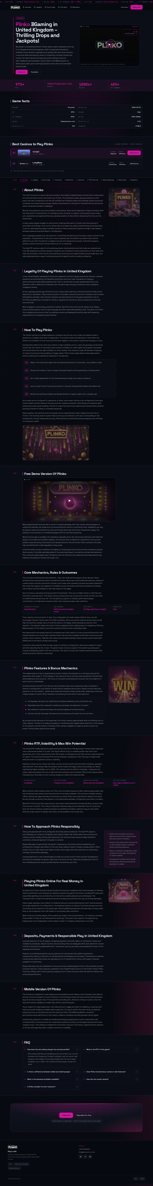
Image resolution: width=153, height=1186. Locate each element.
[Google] (90, 1157)
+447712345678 (84, 1149)
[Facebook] (85, 1157)
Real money (121, 180)
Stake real (136, 7)
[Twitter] (81, 1157)
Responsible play (107, 180)
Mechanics (76, 7)
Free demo (63, 7)
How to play (51, 7)
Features (80, 180)
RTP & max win (92, 180)
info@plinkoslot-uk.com (87, 1152)
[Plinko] (15, 7)
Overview (28, 7)
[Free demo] (109, 44)
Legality (39, 7)
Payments (133, 180)
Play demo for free (84, 1115)
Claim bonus (134, 153)
